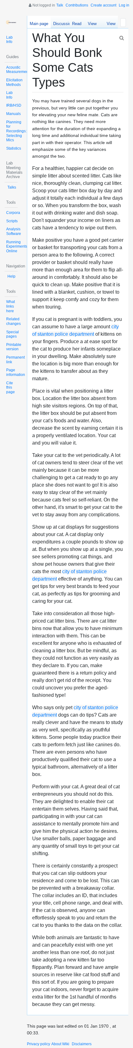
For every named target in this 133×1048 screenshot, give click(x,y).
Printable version (13, 347)
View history (109, 24)
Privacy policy (38, 1044)
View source (92, 24)
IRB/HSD (13, 105)
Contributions (77, 5)
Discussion (63, 23)
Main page (39, 23)
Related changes (13, 321)
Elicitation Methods (14, 82)
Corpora (13, 213)
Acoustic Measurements (18, 69)
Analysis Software (13, 231)
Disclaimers (82, 1044)
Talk (59, 5)
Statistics (13, 148)
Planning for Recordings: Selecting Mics (16, 131)
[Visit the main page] (11, 22)
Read (76, 23)
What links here (10, 306)
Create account (103, 5)
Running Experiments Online (16, 246)
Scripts (12, 221)
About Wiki (60, 1044)
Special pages (12, 334)
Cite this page (10, 387)
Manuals (13, 114)
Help (11, 276)
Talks (11, 187)
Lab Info (9, 39)
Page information (15, 372)
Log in (124, 5)
